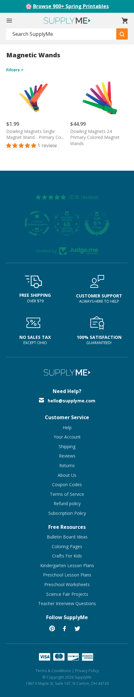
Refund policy (67, 503)
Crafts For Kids (67, 556)
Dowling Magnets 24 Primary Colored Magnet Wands (95, 137)
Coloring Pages (67, 546)
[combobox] (61, 34)
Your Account (67, 437)
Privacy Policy (87, 670)
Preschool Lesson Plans (67, 575)
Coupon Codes (67, 484)
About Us (67, 475)
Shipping (67, 446)
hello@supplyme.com (71, 401)
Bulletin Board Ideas (67, 537)
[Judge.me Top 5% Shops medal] (96, 223)
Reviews (67, 456)
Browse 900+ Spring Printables (71, 6)
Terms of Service (67, 494)
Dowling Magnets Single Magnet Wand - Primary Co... (35, 134)
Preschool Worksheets (67, 584)
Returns (67, 465)
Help (67, 427)
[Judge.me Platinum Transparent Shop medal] (37, 223)
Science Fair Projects (67, 594)
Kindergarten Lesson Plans (67, 565)
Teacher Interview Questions (67, 603)
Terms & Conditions (53, 670)
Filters (13, 70)
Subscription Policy (67, 513)
